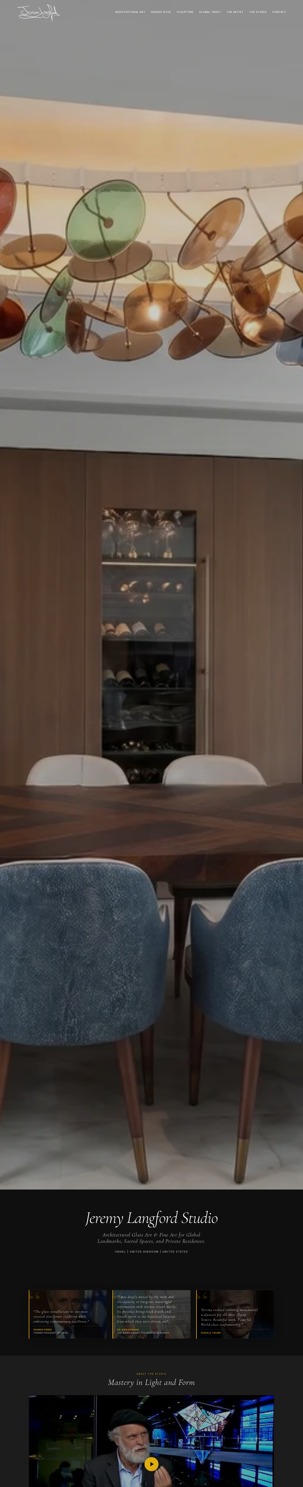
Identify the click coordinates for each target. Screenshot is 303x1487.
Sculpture (185, 12)
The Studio (258, 12)
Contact (279, 12)
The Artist (235, 12)
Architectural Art (130, 12)
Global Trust (210, 12)
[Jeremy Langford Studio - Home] (38, 13)
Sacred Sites (161, 12)
